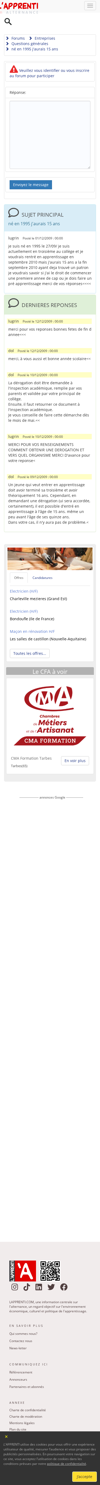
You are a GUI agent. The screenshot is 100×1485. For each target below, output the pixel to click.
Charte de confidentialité (27, 1396)
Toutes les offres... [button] (29, 639)
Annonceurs (18, 1366)
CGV (12, 1422)
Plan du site (17, 1415)
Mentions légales (22, 1409)
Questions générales (29, 29)
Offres (18, 564)
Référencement (20, 1358)
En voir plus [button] (75, 746)
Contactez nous (20, 1327)
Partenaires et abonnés (26, 1373)
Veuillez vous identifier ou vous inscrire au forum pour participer (49, 59)
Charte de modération (25, 1403)
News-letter (18, 1334)
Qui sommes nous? (23, 1320)
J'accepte (84, 1476)
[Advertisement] (51, 1003)
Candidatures (43, 564)
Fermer (6, 1436)
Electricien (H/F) (24, 577)
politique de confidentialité (66, 1463)
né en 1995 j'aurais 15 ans (34, 35)
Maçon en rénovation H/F (32, 617)
